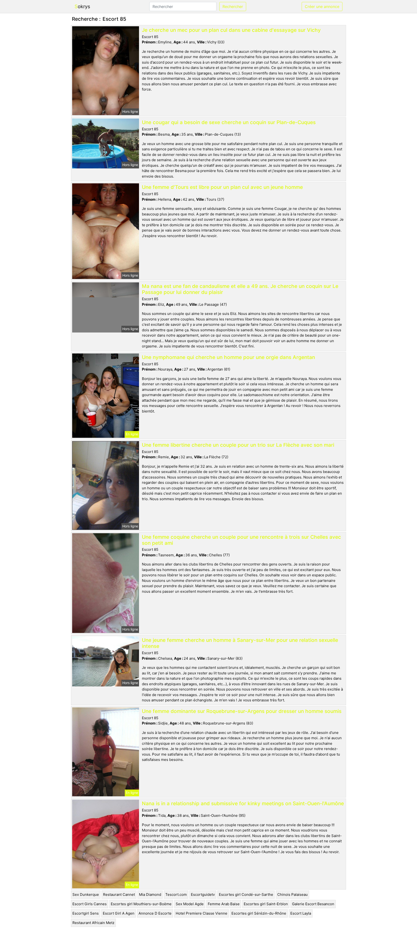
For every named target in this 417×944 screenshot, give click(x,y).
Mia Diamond (150, 894)
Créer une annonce (322, 6)
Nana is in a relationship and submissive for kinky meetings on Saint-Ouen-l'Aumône (243, 803)
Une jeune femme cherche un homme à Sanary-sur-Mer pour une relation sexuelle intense (240, 643)
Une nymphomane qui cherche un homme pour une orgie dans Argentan (228, 357)
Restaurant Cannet (119, 894)
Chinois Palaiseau (292, 894)
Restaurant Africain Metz (93, 922)
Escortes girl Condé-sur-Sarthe (246, 894)
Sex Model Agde (190, 904)
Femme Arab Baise (224, 904)
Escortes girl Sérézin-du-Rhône (258, 913)
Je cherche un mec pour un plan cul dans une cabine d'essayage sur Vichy (231, 30)
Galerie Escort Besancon (313, 904)
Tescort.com (176, 894)
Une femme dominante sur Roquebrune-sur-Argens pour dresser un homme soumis (241, 711)
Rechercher (232, 6)
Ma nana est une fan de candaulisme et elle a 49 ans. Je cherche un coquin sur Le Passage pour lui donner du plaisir (240, 289)
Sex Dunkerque (85, 894)
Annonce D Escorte (155, 913)
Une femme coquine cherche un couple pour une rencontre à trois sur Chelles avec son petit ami (241, 540)
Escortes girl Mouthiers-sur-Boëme (141, 904)
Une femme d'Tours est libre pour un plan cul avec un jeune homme (222, 187)
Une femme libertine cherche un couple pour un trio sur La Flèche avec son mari (238, 445)
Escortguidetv (203, 894)
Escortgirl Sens (85, 913)
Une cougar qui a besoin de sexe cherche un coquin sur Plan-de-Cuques (229, 122)
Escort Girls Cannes (89, 904)
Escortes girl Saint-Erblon (266, 904)
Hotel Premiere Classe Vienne (201, 913)
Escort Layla (300, 913)
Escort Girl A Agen (118, 913)
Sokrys (82, 6)
